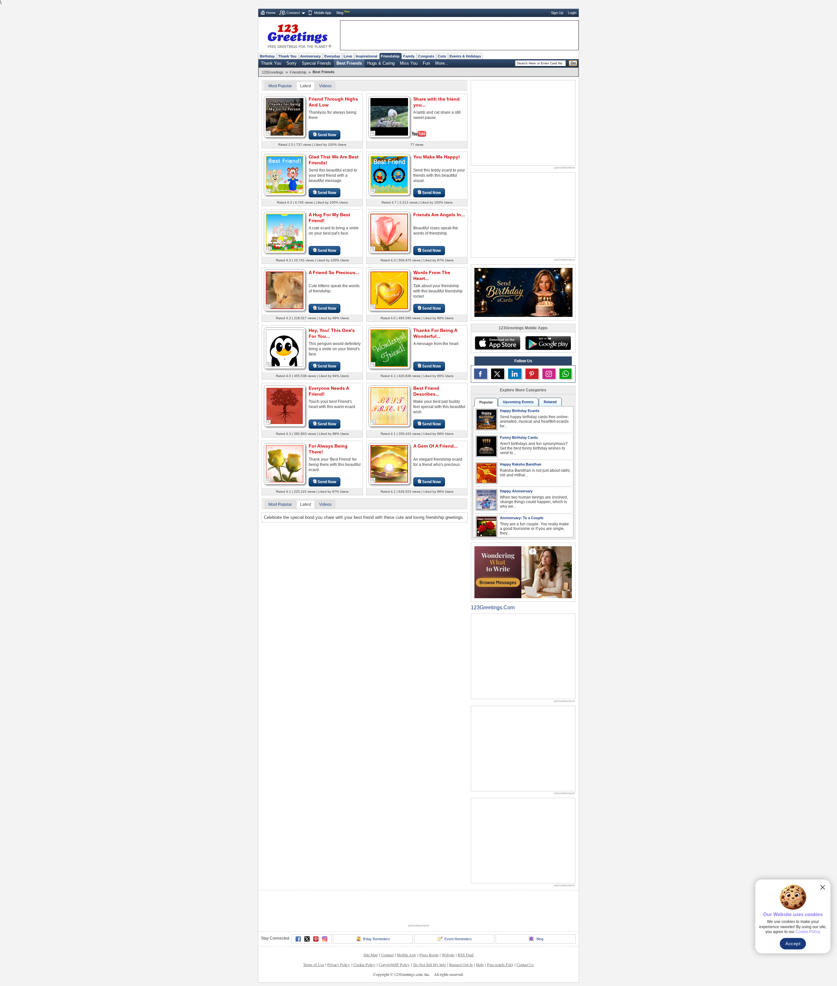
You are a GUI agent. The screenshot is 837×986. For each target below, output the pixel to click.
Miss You (409, 63)
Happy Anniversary (516, 491)
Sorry (291, 63)
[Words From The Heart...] (389, 290)
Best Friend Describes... (426, 391)
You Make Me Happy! (436, 156)
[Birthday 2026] (523, 292)
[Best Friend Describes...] (389, 405)
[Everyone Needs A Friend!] (284, 405)
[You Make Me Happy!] (389, 174)
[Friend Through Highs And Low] (284, 116)
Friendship (390, 56)
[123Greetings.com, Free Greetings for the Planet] (299, 35)
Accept (792, 943)
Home (271, 13)
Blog (339, 13)
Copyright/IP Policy (394, 964)
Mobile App (322, 13)
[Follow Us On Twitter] (497, 374)
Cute (442, 56)
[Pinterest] (315, 939)
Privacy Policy (338, 964)
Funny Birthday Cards (519, 437)
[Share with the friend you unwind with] (389, 116)
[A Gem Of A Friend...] (389, 463)
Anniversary (310, 56)
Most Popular (280, 86)
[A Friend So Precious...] (284, 290)
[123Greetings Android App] (548, 343)
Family (409, 56)
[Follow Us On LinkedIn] (514, 374)
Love (348, 56)
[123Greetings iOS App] (497, 343)
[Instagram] (324, 939)
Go (573, 63)
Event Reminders (458, 939)
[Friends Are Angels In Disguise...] (389, 232)
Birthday (267, 56)
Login (572, 13)
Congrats (426, 56)
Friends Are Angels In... (439, 214)
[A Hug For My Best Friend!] (284, 232)
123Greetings (272, 72)
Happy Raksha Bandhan (520, 464)
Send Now (326, 135)
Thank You (287, 56)
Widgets (448, 954)
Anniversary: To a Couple (521, 518)
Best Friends (349, 63)
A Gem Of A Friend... (435, 446)
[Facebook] (298, 939)
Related (550, 402)
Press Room (428, 954)
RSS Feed (465, 954)
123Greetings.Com (493, 607)
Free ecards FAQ (500, 964)
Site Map (371, 954)
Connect (293, 13)
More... (442, 63)
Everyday (332, 56)
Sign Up (557, 13)
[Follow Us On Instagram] (548, 374)
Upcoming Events (518, 402)
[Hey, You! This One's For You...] (284, 348)
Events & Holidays (465, 56)
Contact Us (525, 964)
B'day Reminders (376, 939)
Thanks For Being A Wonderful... (435, 333)
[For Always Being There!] (284, 463)
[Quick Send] (268, 133)
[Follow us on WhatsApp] (565, 374)
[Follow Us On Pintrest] (531, 374)
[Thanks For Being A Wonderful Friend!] (389, 348)
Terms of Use (313, 964)
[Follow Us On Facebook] (480, 374)
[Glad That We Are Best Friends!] (284, 174)
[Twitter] (307, 939)
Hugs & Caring (381, 63)
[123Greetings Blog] (523, 572)
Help (480, 964)
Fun (426, 63)
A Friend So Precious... (334, 272)
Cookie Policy (364, 964)
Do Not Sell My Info (429, 964)
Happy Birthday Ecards (519, 411)
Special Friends (316, 63)
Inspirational (366, 56)
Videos (325, 86)
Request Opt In (461, 964)
